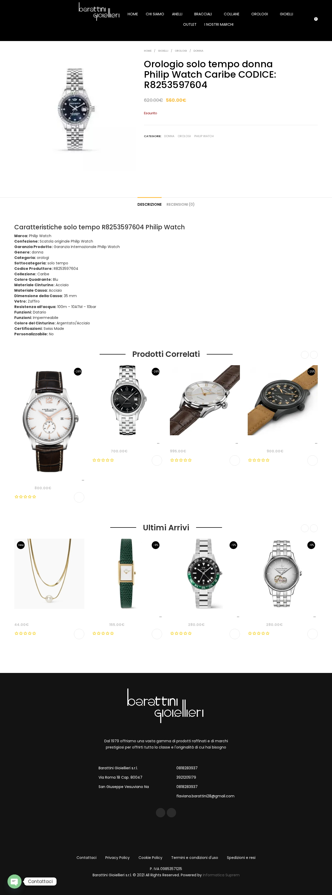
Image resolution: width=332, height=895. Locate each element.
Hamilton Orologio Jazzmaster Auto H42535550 (215, 442)
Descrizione (149, 204)
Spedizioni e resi (241, 857)
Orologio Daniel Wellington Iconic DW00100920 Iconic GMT (225, 615)
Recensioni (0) (181, 204)
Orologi (181, 51)
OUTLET (190, 24)
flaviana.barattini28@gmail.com (205, 796)
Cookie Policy (150, 857)
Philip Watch (204, 136)
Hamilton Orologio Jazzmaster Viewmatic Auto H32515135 (146, 442)
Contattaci (86, 857)
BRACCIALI (203, 14)
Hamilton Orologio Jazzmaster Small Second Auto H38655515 (72, 479)
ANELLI (177, 14)
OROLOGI (259, 14)
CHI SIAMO (155, 14)
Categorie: (153, 136)
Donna (198, 51)
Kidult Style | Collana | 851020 (41, 615)
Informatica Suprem (221, 875)
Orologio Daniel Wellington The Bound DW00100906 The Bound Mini (155, 615)
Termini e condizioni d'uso (194, 857)
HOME (133, 14)
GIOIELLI (286, 14)
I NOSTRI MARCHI (218, 24)
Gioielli (163, 51)
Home (147, 51)
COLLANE (231, 14)
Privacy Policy (117, 857)
